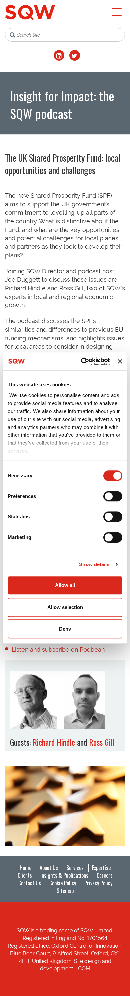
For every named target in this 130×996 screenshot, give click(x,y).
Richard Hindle (54, 742)
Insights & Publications (64, 875)
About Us (49, 868)
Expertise (101, 868)
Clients (25, 875)
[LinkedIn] (59, 55)
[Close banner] (120, 361)
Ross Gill (101, 742)
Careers (105, 875)
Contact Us (29, 883)
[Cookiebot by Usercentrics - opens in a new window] (82, 361)
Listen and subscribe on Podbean (58, 649)
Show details (94, 564)
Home (25, 868)
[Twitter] (74, 55)
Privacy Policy (98, 883)
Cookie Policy (62, 883)
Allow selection (65, 607)
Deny (65, 628)
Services (75, 868)
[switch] (112, 496)
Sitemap (65, 891)
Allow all (65, 585)
